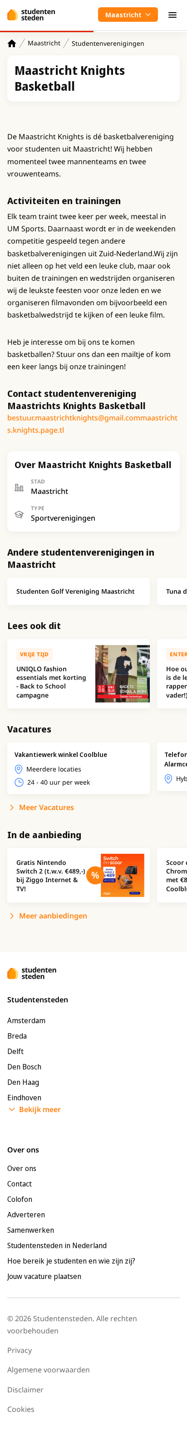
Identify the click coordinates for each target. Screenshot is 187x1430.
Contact (19, 1184)
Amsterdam (26, 1020)
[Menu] (172, 14)
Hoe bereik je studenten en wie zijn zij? (71, 1261)
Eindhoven (24, 1098)
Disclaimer (25, 1390)
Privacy (19, 1350)
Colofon (19, 1199)
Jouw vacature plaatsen (44, 1276)
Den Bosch (24, 1067)
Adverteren (26, 1215)
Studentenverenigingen (108, 43)
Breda (17, 1036)
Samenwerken (30, 1230)
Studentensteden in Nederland (57, 1245)
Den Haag (23, 1082)
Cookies (20, 1409)
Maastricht (44, 43)
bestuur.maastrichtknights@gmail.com (73, 418)
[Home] (11, 43)
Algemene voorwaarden (48, 1370)
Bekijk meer (40, 1109)
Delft (15, 1051)
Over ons (21, 1168)
